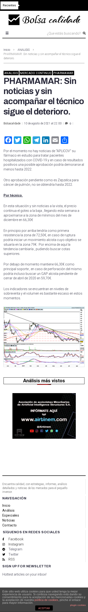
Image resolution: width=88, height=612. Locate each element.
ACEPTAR (44, 608)
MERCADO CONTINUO (35, 73)
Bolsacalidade (12, 123)
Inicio (7, 49)
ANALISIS (24, 49)
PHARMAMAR (63, 73)
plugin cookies (78, 605)
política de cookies (46, 600)
